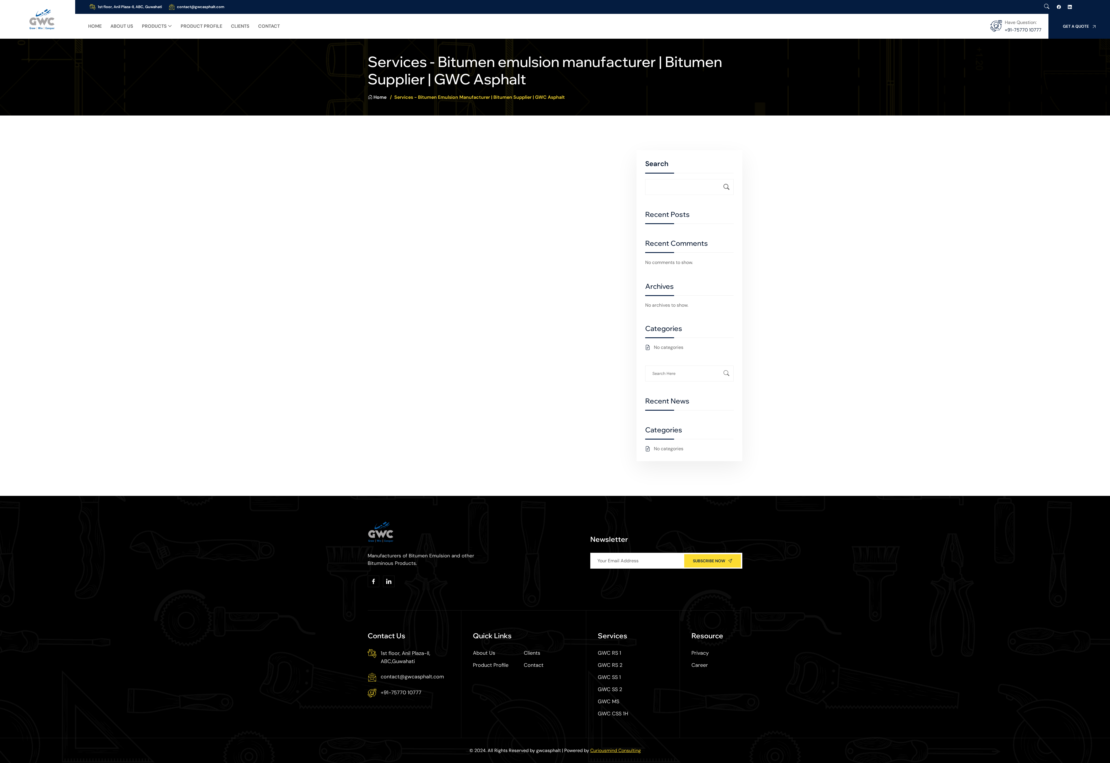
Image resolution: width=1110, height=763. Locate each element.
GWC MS (608, 701)
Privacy (700, 653)
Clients (240, 26)
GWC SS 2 (610, 689)
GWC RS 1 (609, 653)
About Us (121, 26)
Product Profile (201, 26)
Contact (269, 26)
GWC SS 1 (609, 677)
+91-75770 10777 (1023, 30)
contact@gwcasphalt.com (200, 6)
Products (154, 26)
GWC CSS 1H (613, 713)
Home (95, 26)
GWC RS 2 (610, 665)
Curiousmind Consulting (615, 750)
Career (699, 665)
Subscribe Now (709, 560)
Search (657, 163)
